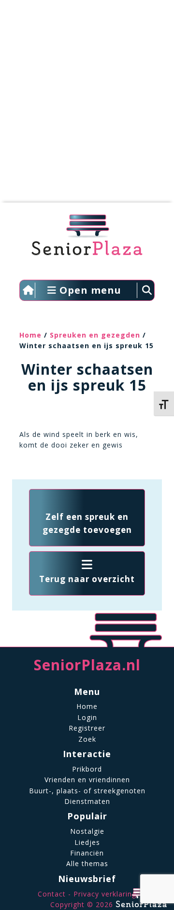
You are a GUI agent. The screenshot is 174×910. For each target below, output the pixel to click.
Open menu (89, 290)
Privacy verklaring (104, 893)
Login (87, 717)
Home (30, 335)
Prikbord (87, 769)
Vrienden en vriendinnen (87, 779)
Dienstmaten (87, 801)
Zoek (87, 739)
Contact (52, 893)
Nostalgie (87, 831)
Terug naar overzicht (87, 578)
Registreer (87, 728)
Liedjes (87, 842)
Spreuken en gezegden (95, 335)
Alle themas (87, 863)
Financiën (87, 852)
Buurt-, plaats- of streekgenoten (87, 790)
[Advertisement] (87, 106)
